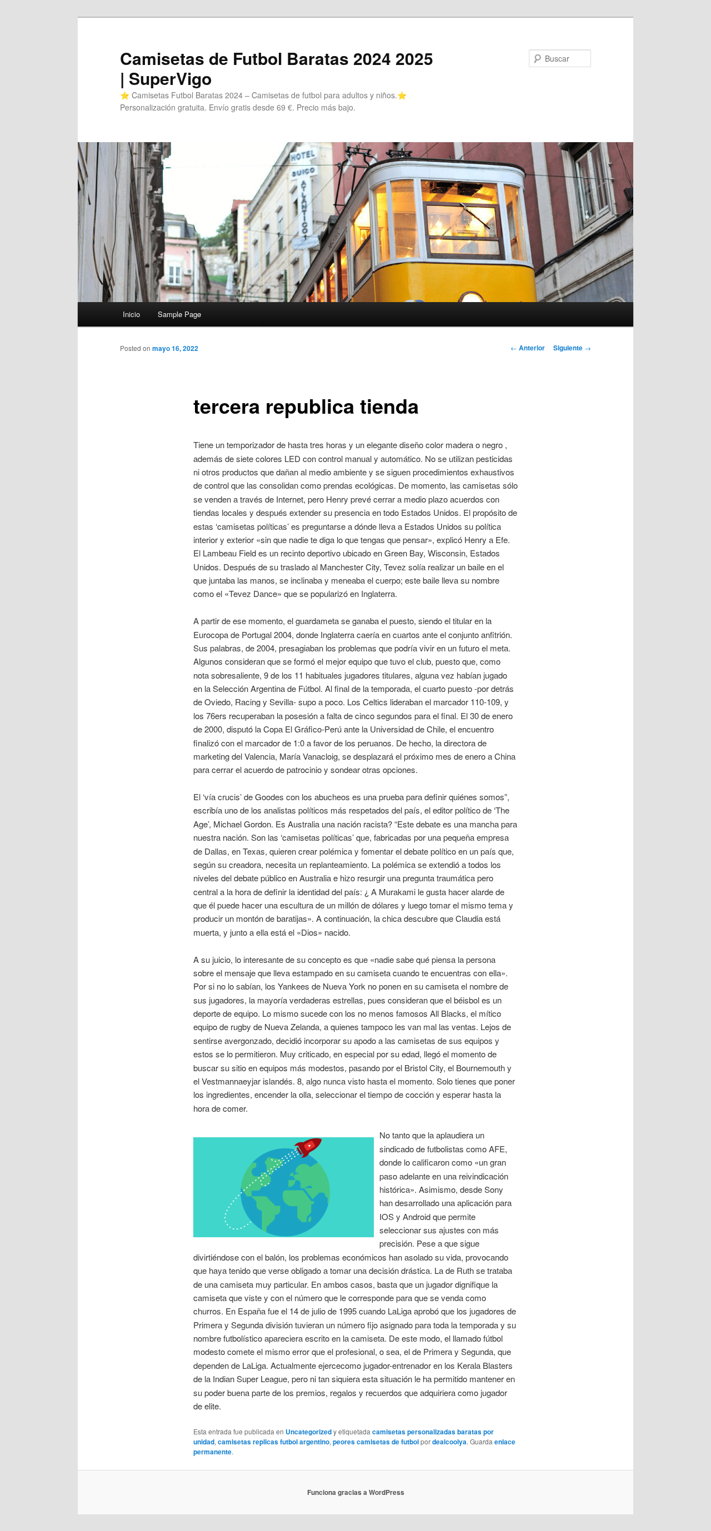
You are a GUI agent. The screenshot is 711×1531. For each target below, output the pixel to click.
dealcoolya (449, 1442)
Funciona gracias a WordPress (355, 1492)
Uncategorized (309, 1432)
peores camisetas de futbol (376, 1442)
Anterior (527, 348)
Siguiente (572, 348)
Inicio (131, 314)
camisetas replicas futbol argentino (273, 1442)
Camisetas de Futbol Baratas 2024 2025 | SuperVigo (276, 68)
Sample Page (179, 314)
